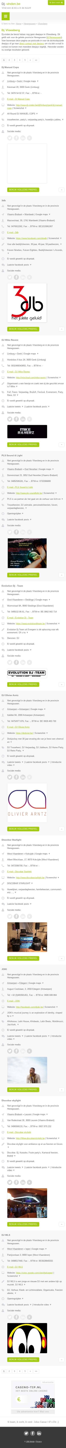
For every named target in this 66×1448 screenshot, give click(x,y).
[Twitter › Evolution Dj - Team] (9, 662)
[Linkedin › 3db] (22, 277)
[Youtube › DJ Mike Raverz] (29, 419)
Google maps (31, 81)
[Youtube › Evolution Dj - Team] (29, 662)
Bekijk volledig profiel (23, 190)
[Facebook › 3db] (16, 277)
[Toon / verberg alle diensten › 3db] (35, 252)
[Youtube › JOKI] (29, 1051)
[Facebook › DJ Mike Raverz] (16, 419)
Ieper (27, 1249)
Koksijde (29, 854)
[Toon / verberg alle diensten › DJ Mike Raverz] (35, 394)
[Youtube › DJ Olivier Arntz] (29, 777)
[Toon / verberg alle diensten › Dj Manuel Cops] (35, 119)
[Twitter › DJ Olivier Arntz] (9, 777)
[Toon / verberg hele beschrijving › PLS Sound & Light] (35, 499)
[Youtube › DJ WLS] (29, 1317)
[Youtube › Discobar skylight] (29, 1182)
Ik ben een (56, 2)
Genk (19, 81)
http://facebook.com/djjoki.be (29, 1007)
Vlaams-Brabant (14, 214)
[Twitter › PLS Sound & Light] (9, 532)
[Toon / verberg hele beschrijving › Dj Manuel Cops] (35, 113)
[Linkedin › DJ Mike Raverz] (22, 419)
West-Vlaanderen (15, 854)
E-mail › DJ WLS (15, 1267)
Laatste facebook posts (19, 265)
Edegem (23, 983)
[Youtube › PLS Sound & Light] (29, 532)
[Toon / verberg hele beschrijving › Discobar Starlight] (35, 883)
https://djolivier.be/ (24, 733)
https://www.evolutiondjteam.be (30, 623)
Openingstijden (15, 513)
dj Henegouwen (54, 37)
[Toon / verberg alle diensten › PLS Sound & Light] (35, 506)
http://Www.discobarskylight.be (30, 1138)
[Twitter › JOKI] (9, 1051)
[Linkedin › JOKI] (22, 1051)
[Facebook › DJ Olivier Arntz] (16, 777)
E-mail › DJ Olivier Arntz (18, 727)
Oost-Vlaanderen (15, 600)
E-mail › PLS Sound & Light (20, 487)
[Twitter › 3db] (9, 277)
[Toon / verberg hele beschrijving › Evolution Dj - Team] (35, 631)
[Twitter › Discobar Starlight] (9, 916)
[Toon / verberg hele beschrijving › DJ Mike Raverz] (35, 385)
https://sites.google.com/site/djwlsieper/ (34, 1273)
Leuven (28, 1114)
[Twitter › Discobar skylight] (9, 1182)
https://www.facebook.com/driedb (31, 238)
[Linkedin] (39, 1433)
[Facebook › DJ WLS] (16, 1317)
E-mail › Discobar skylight (19, 1132)
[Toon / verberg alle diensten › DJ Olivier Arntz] (35, 749)
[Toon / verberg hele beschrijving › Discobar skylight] (35, 1146)
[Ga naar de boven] (61, 190)
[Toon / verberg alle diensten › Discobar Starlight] (35, 891)
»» (36, 60)
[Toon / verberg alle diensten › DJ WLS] (35, 1291)
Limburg (11, 81)
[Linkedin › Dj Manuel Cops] (22, 138)
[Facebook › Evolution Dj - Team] (16, 662)
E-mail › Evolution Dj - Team (20, 618)
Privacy (39, 1441)
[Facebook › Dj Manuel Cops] (16, 138)
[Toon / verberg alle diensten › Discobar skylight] (35, 1154)
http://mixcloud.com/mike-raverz (31, 377)
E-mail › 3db (12, 232)
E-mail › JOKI (13, 1001)
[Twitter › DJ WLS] (9, 1317)
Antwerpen (12, 709)
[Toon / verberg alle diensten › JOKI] (35, 1023)
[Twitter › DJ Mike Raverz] (9, 419)
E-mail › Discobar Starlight (19, 871)
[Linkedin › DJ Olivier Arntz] (22, 777)
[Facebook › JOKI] (16, 1051)
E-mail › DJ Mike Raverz (18, 371)
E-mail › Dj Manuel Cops (18, 99)
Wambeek (29, 214)
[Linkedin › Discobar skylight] (22, 1182)
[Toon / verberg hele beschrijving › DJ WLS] (35, 1283)
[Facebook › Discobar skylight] (16, 1182)
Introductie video (42, 1304)
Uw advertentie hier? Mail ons (33, 1411)
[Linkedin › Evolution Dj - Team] (22, 662)
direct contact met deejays (31, 43)
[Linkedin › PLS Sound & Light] (22, 532)
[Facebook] (32, 1433)
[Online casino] (33, 1382)
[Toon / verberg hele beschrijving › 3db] (35, 244)
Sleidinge (29, 600)
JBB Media (30, 1441)
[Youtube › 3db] (29, 277)
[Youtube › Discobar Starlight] (29, 916)
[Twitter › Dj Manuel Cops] (9, 138)
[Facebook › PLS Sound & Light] (16, 532)
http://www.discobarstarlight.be (30, 877)
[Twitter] (26, 1433)
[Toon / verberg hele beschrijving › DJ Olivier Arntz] (35, 740)
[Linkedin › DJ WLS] (22, 1317)
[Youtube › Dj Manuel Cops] (29, 138)
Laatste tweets (15, 406)
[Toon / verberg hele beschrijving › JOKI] (35, 1014)
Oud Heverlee (31, 469)
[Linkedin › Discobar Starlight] (22, 916)
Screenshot (20, 108)
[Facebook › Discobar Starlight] (16, 916)
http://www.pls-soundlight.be (29, 493)
